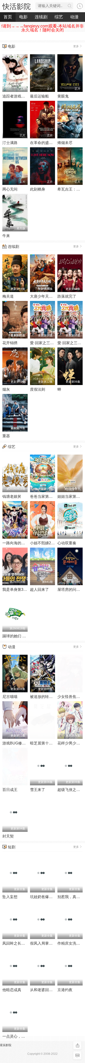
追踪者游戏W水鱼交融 (21, 96)
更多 (76, 46)
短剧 (11, 847)
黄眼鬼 (63, 96)
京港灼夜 (64, 990)
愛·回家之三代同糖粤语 (49, 343)
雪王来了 (37, 790)
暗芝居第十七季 (43, 743)
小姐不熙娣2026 (43, 543)
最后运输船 (39, 96)
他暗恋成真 (11, 990)
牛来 (6, 236)
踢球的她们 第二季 (18, 636)
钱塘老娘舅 (11, 496)
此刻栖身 (37, 189)
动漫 (11, 647)
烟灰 (6, 389)
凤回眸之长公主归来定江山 (25, 943)
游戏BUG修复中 (16, 743)
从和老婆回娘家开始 (47, 990)
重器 (6, 436)
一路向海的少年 (15, 543)
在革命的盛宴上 (43, 143)
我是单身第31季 (15, 590)
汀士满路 (9, 143)
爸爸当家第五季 (43, 496)
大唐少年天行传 (43, 296)
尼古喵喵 (9, 697)
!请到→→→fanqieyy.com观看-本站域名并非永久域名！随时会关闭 (42, 28)
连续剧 (13, 247)
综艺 (11, 447)
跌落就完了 (66, 296)
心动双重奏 (66, 543)
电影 (11, 46)
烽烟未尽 (64, 143)
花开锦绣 (9, 343)
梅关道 (8, 296)
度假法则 (37, 389)
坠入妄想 (9, 897)
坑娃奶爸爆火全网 (45, 897)
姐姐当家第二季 (70, 496)
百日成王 (9, 790)
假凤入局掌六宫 (43, 943)
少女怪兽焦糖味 (70, 697)
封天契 (8, 836)
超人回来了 (39, 590)
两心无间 (9, 189)
